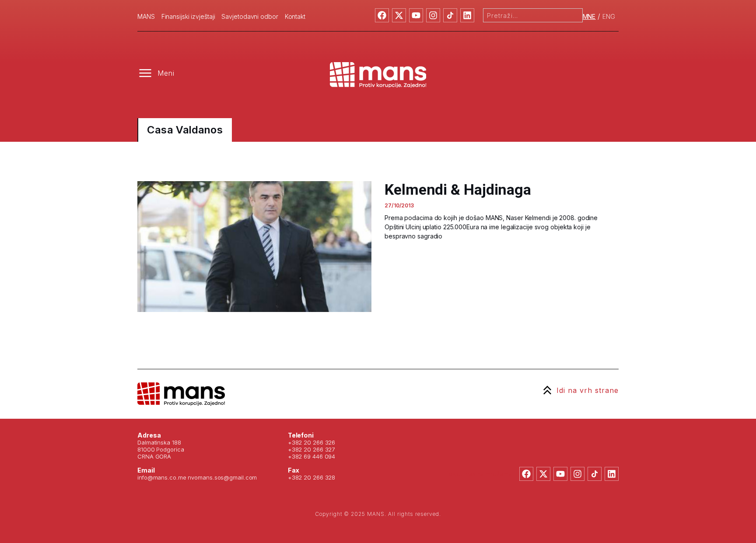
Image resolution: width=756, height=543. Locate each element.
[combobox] (533, 15)
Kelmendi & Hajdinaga (458, 189)
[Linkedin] (467, 15)
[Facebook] (381, 15)
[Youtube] (416, 15)
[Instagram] (433, 15)
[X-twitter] (399, 15)
